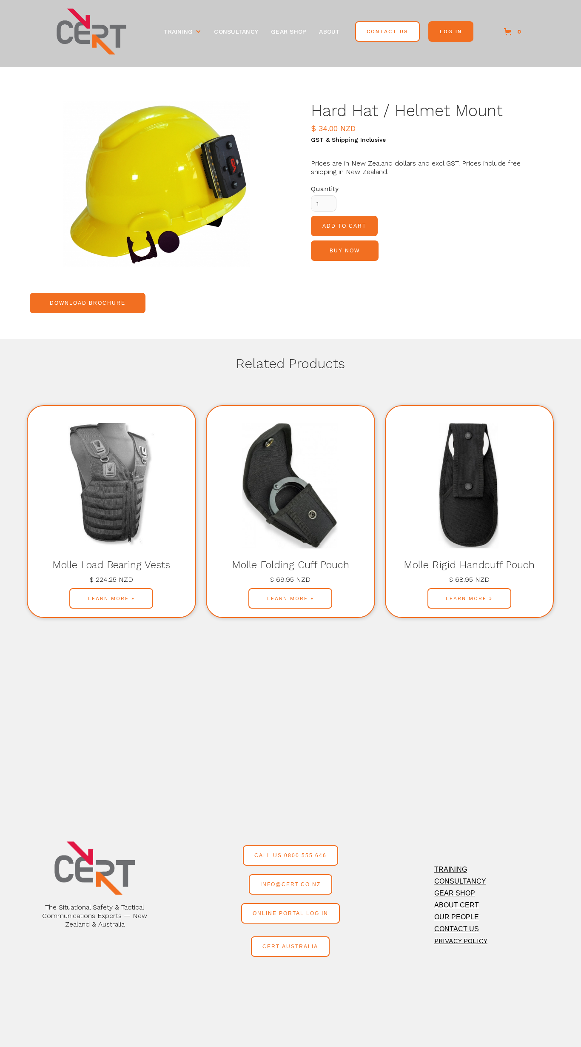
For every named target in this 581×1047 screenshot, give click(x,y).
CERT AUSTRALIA (290, 947)
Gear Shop (454, 893)
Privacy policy (460, 941)
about (329, 31)
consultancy (236, 31)
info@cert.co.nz (290, 884)
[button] (182, 31)
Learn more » (111, 598)
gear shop (288, 31)
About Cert (456, 905)
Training (450, 869)
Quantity (325, 189)
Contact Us (387, 31)
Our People (456, 917)
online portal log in (290, 913)
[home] (91, 31)
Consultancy (460, 881)
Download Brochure (87, 303)
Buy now (345, 251)
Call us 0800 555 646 (290, 855)
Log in (451, 31)
